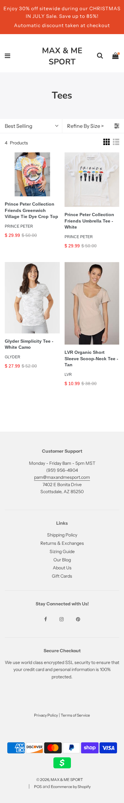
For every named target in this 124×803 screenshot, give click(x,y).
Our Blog (62, 560)
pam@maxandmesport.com (62, 477)
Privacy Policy (46, 715)
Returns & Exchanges (62, 543)
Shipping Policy (62, 535)
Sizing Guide (62, 551)
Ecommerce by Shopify (71, 786)
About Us (62, 568)
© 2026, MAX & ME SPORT (59, 779)
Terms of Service (75, 715)
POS (38, 786)
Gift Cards (62, 576)
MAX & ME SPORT (62, 56)
